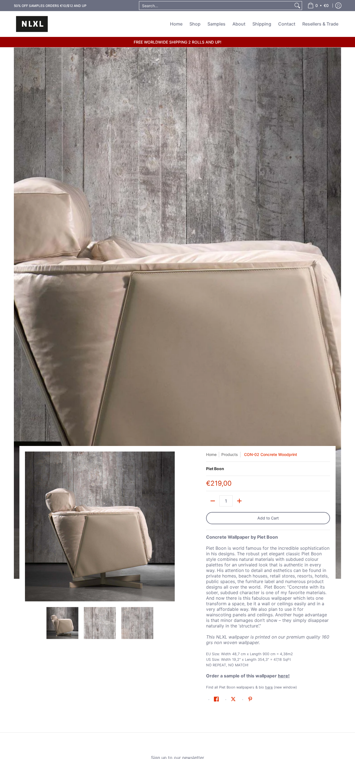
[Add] (239, 500)
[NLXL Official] (32, 24)
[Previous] (29, 526)
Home (211, 454)
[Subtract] (212, 500)
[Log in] (338, 5)
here (269, 687)
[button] (216, 699)
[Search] (297, 5)
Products (229, 454)
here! (284, 676)
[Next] (171, 526)
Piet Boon (215, 468)
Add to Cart (268, 518)
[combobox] (216, 5)
